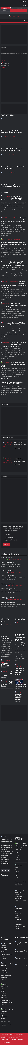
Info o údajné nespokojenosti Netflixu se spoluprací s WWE (11, 198)
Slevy (25, 965)
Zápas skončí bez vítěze (11, 540)
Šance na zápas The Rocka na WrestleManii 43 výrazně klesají (11, 131)
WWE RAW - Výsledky (7, 571)
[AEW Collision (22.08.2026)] (14, 586)
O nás (3, 1039)
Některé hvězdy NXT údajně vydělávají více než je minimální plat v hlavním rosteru (14, 264)
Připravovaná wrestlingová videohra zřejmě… (19, 671)
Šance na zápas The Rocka (25, 894)
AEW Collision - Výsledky (8, 584)
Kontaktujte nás (6, 1042)
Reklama (8, 1039)
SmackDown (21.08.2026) (8, 602)
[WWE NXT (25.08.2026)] (14, 560)
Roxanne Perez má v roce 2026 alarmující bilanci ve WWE (12, 383)
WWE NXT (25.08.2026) (7, 562)
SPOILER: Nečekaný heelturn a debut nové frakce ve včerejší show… (13, 185)
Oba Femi (7, 534)
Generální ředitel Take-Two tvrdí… (21, 685)
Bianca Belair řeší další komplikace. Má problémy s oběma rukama (13, 344)
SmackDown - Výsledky (7, 597)
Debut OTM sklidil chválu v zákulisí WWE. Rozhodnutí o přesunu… (12, 149)
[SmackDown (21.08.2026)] (14, 599)
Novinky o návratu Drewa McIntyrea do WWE (13, 364)
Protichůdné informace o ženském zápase (20, 926)
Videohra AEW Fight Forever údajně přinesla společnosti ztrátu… (20, 638)
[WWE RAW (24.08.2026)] (14, 573)
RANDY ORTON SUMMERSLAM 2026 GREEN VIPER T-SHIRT (19, 459)
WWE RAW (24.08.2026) (7, 575)
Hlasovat (6, 544)
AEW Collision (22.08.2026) (8, 589)
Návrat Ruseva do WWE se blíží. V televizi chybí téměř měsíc (13, 325)
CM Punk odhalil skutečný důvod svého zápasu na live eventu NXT (13, 284)
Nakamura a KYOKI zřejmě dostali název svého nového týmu (14, 220)
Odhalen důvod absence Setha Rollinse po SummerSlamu (14, 167)
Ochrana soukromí (17, 1039)
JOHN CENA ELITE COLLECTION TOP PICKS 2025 (20, 444)
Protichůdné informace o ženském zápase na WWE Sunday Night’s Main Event (13, 244)
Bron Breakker (9, 537)
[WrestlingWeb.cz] (14, 16)
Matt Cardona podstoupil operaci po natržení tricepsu (13, 305)
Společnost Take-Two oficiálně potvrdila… (19, 697)
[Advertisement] (14, 34)
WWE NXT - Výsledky (7, 557)
